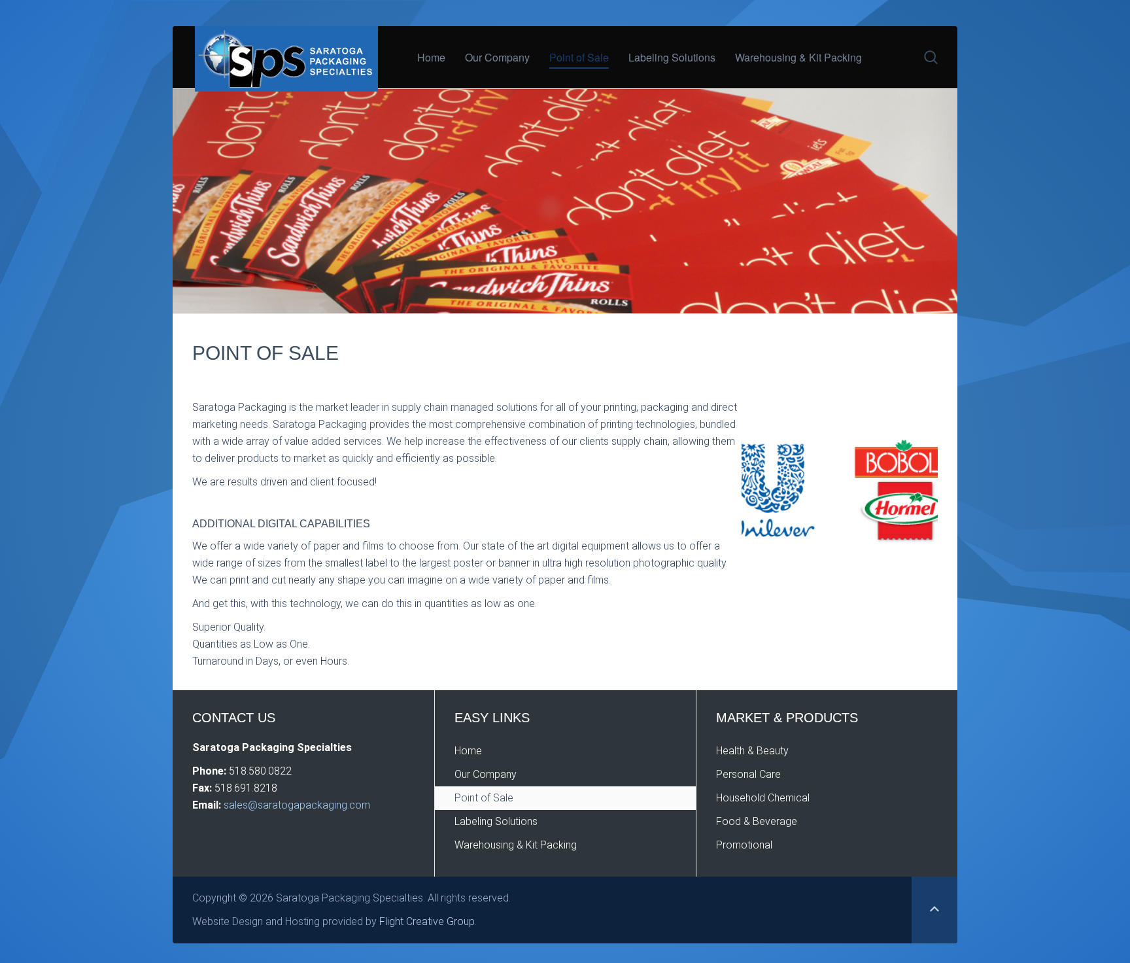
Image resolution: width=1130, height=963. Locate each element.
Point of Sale (579, 57)
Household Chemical (763, 798)
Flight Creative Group (427, 921)
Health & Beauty (752, 750)
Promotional (744, 845)
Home (431, 57)
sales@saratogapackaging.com (295, 805)
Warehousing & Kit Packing (798, 57)
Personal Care (748, 774)
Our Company (497, 57)
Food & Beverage (756, 821)
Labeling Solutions (671, 57)
